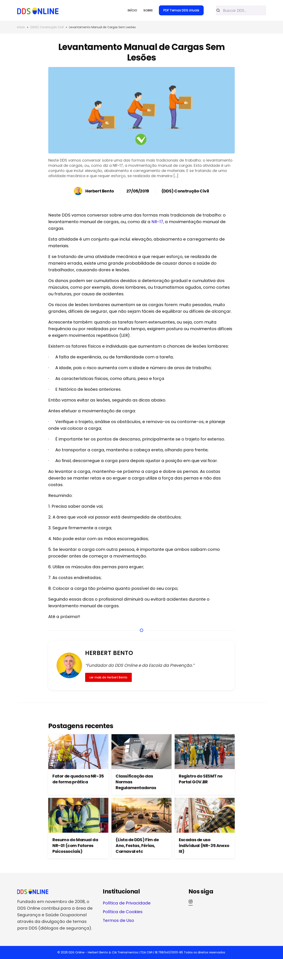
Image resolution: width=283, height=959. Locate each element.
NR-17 (157, 222)
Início (132, 10)
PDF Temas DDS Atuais (181, 10)
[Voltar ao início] (38, 10)
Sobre (148, 10)
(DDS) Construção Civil (185, 191)
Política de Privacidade (127, 903)
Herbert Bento (99, 191)
